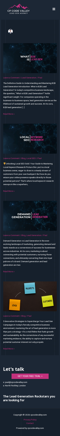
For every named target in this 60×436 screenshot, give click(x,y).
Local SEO (31, 158)
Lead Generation (28, 77)
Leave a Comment (11, 77)
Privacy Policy (30, 419)
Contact (30, 423)
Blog (23, 158)
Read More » (8, 114)
